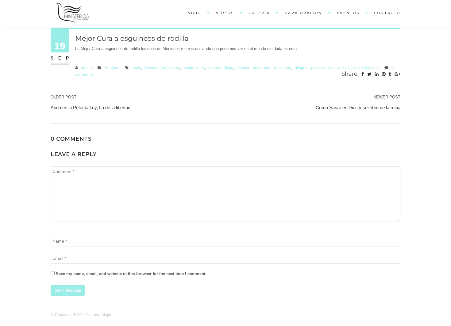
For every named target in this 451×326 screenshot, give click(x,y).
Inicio (193, 13)
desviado (152, 67)
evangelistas (194, 67)
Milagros (111, 67)
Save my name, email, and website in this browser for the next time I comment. (131, 273)
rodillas (344, 67)
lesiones (243, 67)
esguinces (171, 67)
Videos (225, 13)
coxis (136, 67)
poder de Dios (323, 67)
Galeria (259, 13)
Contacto (387, 13)
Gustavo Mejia (220, 67)
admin (86, 67)
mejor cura (262, 67)
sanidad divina (366, 67)
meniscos (282, 67)
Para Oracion (303, 13)
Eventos (348, 13)
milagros (301, 67)
